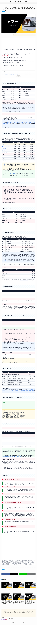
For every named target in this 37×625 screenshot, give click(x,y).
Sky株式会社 (4, 148)
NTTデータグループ (5, 152)
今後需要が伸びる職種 (18, 361)
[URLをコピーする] (31, 574)
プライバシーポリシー (18, 622)
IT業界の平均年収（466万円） (24, 280)
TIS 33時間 (32, 390)
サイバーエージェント (5, 146)
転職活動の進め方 (10, 456)
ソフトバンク (4, 156)
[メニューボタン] (1, 1)
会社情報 (4, 569)
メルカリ (3, 144)
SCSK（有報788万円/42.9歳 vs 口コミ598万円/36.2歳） (15, 122)
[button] (5, 574)
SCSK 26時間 (20, 390)
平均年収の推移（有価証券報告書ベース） (11, 74)
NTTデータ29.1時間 (26, 390)
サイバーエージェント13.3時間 (8, 390)
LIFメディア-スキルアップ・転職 (18, 1)
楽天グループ (4, 150)
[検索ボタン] (36, 1)
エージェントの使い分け (17, 456)
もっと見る (18, 76)
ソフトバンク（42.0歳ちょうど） (12, 173)
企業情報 (13, 622)
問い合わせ (23, 622)
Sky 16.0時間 (16, 390)
